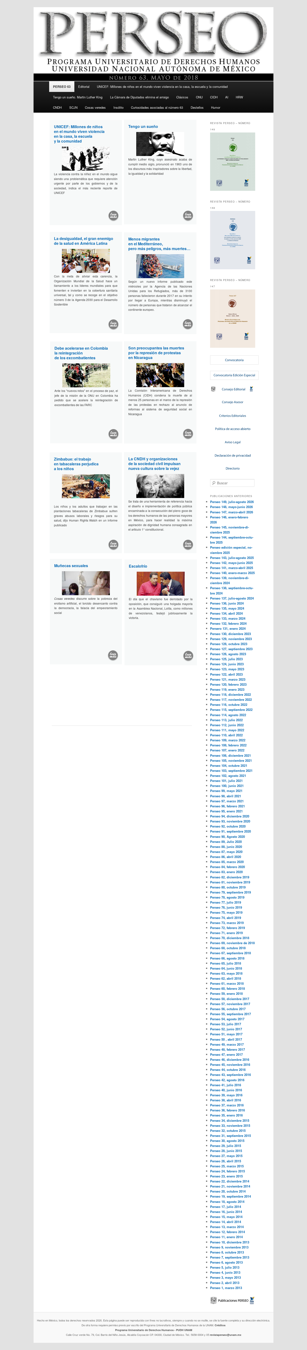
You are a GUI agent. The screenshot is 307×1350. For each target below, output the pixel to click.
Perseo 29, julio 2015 (225, 1145)
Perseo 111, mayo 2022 (227, 730)
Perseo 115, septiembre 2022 (231, 709)
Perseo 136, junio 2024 (227, 603)
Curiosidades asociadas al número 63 (157, 107)
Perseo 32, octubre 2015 (228, 1130)
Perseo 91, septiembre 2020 (230, 831)
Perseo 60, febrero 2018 (227, 988)
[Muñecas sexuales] (112, 655)
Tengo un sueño (143, 126)
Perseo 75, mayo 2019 (226, 912)
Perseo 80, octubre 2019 (228, 887)
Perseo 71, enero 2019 (226, 932)
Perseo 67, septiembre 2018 (230, 953)
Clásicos (182, 97)
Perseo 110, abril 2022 (226, 735)
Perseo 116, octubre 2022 (228, 704)
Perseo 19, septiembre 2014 (230, 1196)
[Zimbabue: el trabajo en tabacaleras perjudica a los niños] (113, 545)
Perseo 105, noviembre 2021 (231, 760)
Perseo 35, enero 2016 (226, 1115)
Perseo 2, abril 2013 (224, 1282)
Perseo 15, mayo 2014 (226, 1216)
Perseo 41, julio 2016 (225, 1085)
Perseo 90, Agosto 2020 (227, 836)
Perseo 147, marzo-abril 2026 (231, 512)
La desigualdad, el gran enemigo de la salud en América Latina (83, 241)
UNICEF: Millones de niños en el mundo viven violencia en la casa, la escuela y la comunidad (162, 86)
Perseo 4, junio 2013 (225, 1272)
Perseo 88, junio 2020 (226, 846)
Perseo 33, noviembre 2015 (230, 1125)
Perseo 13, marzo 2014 (227, 1226)
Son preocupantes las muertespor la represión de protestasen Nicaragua (156, 352)
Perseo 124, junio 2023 (227, 664)
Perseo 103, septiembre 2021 (231, 770)
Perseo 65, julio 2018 (225, 963)
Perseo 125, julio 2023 (226, 659)
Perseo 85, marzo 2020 (227, 861)
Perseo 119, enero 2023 (227, 689)
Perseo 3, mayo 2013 (225, 1277)
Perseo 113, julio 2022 (226, 720)
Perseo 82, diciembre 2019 (229, 877)
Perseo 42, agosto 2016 (227, 1080)
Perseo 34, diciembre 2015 (229, 1120)
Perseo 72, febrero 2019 (227, 927)
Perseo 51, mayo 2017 (226, 1034)
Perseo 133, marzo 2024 (227, 618)
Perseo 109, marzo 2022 (227, 740)
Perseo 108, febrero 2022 (228, 745)
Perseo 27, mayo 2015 (226, 1155)
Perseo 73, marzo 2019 (227, 922)
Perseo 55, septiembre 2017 (230, 1014)
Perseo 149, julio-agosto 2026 (232, 501)
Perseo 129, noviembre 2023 (231, 638)
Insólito (118, 107)
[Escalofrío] (188, 656)
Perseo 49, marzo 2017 (227, 1044)
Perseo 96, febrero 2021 (227, 806)
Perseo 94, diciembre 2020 (229, 816)
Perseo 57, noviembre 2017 (230, 1004)
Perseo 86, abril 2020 (225, 856)
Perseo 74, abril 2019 (225, 917)
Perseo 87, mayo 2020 (226, 851)
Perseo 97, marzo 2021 (227, 801)
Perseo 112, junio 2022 (227, 725)
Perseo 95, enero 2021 (226, 811)
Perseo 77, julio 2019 (225, 902)
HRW (239, 97)
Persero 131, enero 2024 (228, 628)
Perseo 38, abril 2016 (225, 1100)
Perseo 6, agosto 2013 (226, 1262)
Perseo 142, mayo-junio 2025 (231, 562)
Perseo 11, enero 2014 (226, 1237)
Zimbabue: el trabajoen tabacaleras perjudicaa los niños (76, 463)
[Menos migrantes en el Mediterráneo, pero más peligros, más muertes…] (187, 324)
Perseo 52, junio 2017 (226, 1029)
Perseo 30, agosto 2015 (227, 1140)
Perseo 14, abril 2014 (225, 1221)
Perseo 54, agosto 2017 (227, 1019)
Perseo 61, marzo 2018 (227, 983)
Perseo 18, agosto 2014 (227, 1201)
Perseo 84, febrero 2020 (227, 866)
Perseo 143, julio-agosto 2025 (232, 557)
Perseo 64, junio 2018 (226, 968)
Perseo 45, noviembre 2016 (230, 1064)
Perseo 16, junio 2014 (226, 1211)
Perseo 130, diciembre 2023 (230, 633)
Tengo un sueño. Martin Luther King (77, 97)
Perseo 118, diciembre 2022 (230, 694)
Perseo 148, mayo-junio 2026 (231, 506)
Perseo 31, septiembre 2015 (230, 1135)
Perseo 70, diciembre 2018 (229, 938)
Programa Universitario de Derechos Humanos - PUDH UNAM (153, 1330)
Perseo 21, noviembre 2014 (230, 1186)
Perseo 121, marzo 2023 (227, 679)
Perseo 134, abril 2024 (226, 613)
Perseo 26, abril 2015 (225, 1161)
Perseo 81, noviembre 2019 (230, 882)
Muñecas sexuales (71, 565)
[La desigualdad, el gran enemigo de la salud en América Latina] (113, 324)
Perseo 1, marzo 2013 (226, 1287)
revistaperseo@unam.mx (225, 1335)
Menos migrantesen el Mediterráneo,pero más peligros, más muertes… (159, 243)
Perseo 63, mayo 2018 (226, 973)
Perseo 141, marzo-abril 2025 (231, 567)
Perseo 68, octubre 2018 (228, 948)
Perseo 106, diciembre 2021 (230, 755)
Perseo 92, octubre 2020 (228, 826)
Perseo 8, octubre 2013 (227, 1252)
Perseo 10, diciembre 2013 (229, 1242)
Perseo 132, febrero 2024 (228, 623)
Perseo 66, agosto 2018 (227, 958)
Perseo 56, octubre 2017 (228, 1009)
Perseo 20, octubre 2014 (228, 1191)
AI (226, 97)
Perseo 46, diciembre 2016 (229, 1059)
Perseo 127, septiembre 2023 (231, 649)
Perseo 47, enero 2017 (226, 1054)
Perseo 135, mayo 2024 (227, 608)
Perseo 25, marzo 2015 (227, 1166)
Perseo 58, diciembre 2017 (229, 998)
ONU (199, 97)
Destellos (197, 107)
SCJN (73, 107)
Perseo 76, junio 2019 (226, 907)
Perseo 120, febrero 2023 (228, 684)
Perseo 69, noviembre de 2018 (232, 943)
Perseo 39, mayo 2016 (226, 1095)
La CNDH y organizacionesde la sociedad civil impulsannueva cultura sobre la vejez (154, 463)
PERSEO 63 (62, 86)
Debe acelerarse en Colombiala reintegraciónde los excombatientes (81, 352)
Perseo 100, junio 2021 (227, 785)
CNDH (57, 107)
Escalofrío (138, 566)
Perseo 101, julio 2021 (226, 780)
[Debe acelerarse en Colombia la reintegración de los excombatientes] (113, 434)
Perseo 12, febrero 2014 (227, 1232)
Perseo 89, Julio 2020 (226, 841)
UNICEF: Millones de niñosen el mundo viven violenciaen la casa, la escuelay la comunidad (79, 134)
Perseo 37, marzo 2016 (227, 1105)
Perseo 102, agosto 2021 (228, 775)
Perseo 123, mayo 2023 (227, 669)
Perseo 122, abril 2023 (226, 674)
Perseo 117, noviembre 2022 (231, 699)
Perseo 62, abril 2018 (225, 978)
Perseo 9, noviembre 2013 (229, 1247)
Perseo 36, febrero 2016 (227, 1110)
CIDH (214, 97)
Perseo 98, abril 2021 (225, 796)
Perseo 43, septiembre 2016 (230, 1074)
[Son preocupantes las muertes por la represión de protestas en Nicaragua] (188, 434)
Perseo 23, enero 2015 (226, 1176)
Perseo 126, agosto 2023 (228, 654)
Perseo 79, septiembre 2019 (230, 892)
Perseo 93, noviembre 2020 (230, 821)
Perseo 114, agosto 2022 (228, 715)
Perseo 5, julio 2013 (224, 1267)
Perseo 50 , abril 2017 (226, 1039)
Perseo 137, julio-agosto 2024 (232, 598)
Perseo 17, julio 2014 (225, 1206)
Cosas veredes (95, 107)
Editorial (83, 86)
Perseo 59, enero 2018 (226, 993)
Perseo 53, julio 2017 (225, 1024)
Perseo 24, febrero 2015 (227, 1171)
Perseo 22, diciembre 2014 (229, 1181)
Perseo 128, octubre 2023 (228, 644)
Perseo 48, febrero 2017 (227, 1049)
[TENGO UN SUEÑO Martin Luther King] (188, 216)
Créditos (220, 1325)
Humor (215, 107)
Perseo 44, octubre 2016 (228, 1069)
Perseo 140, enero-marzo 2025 (232, 572)
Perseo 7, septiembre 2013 (229, 1257)
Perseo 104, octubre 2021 (228, 765)
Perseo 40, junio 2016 (226, 1090)
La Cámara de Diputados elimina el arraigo (139, 97)
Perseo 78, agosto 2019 (227, 897)
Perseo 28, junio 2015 (226, 1150)
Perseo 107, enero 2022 (227, 750)
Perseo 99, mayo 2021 (226, 790)
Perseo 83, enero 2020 (226, 872)
